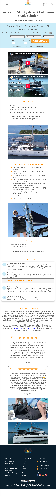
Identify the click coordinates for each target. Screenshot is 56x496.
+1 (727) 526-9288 (44, 466)
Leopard (24, 468)
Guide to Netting (9, 470)
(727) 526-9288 (45, 5)
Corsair (24, 463)
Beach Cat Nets (9, 463)
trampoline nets (18, 328)
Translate (32, 481)
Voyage (24, 475)
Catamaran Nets (9, 466)
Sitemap (28, 486)
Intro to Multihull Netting (11, 473)
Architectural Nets (9, 461)
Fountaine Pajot (26, 473)
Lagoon (24, 466)
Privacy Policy (46, 485)
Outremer (24, 470)
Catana (24, 461)
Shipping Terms (36, 485)
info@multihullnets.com (45, 468)
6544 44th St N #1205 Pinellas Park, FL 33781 (45, 462)
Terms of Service (26, 485)
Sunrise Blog (8, 475)
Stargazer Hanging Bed (11, 468)
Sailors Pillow (31, 328)
